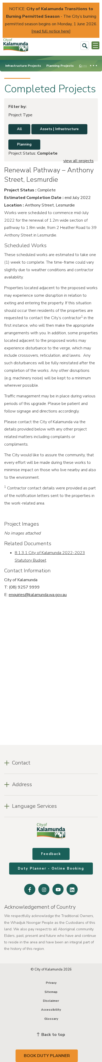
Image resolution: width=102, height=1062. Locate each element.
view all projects (78, 161)
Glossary (51, 1019)
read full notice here (51, 31)
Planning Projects (60, 66)
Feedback (51, 854)
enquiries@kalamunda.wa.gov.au (38, 595)
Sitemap (51, 992)
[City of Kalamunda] (16, 45)
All (19, 129)
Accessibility (51, 1010)
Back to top (52, 1034)
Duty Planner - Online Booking (51, 868)
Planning (24, 144)
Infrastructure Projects (23, 66)
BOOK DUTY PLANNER (47, 1056)
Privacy (51, 983)
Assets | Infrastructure (59, 129)
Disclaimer (51, 1001)
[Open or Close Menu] (95, 45)
